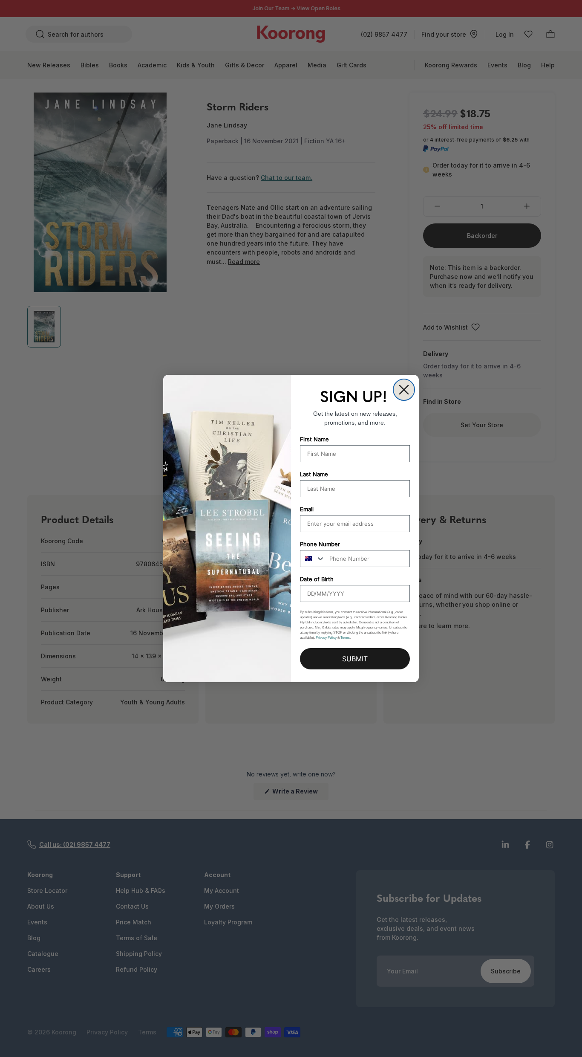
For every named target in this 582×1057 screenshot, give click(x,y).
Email (307, 509)
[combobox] (312, 558)
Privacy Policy (326, 638)
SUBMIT (355, 658)
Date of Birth (317, 579)
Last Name (314, 474)
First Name (314, 439)
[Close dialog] (404, 389)
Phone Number (320, 544)
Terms (345, 638)
